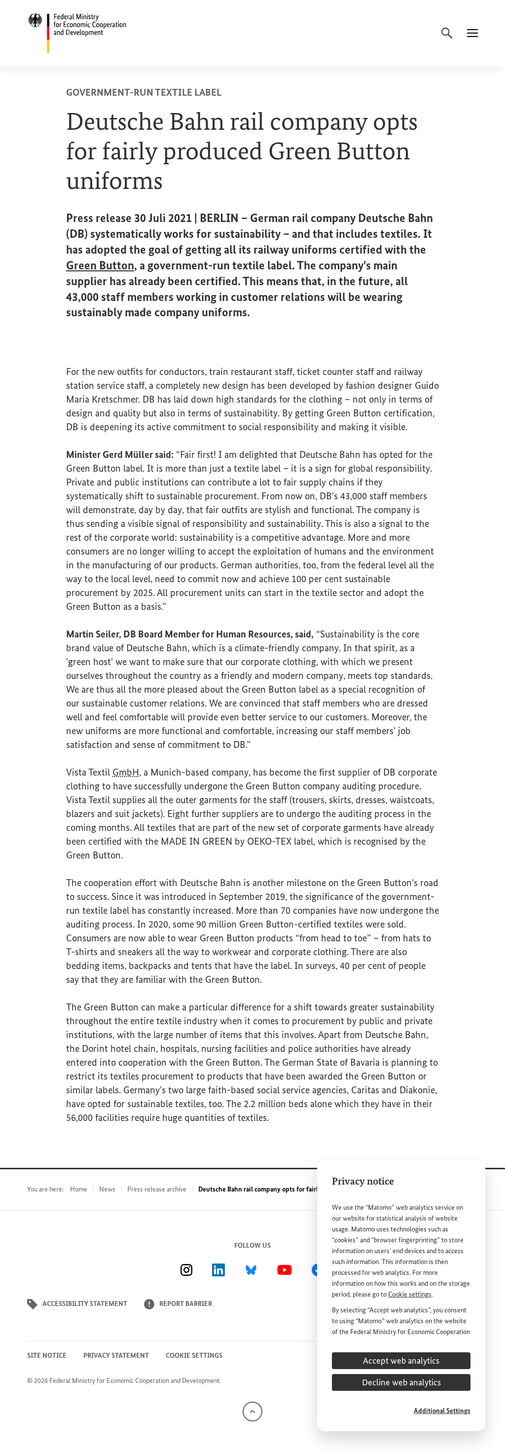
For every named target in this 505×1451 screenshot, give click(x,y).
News (107, 1189)
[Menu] (472, 33)
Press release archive (156, 1189)
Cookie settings (410, 1294)
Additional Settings (442, 1411)
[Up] (252, 1411)
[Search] (446, 33)
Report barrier (185, 1304)
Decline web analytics (401, 1382)
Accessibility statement (84, 1304)
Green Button (100, 265)
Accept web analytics (401, 1360)
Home (78, 1189)
